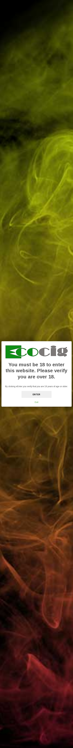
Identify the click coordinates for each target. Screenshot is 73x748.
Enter (36, 394)
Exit (36, 402)
